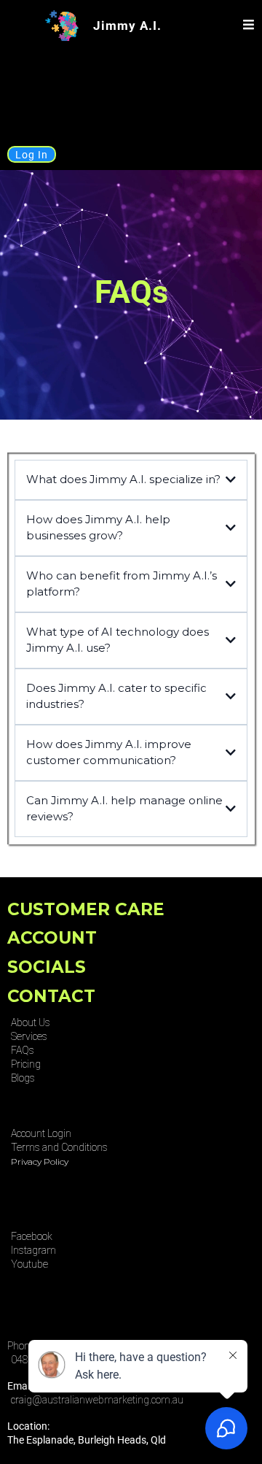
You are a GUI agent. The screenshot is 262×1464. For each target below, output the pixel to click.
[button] (249, 26)
